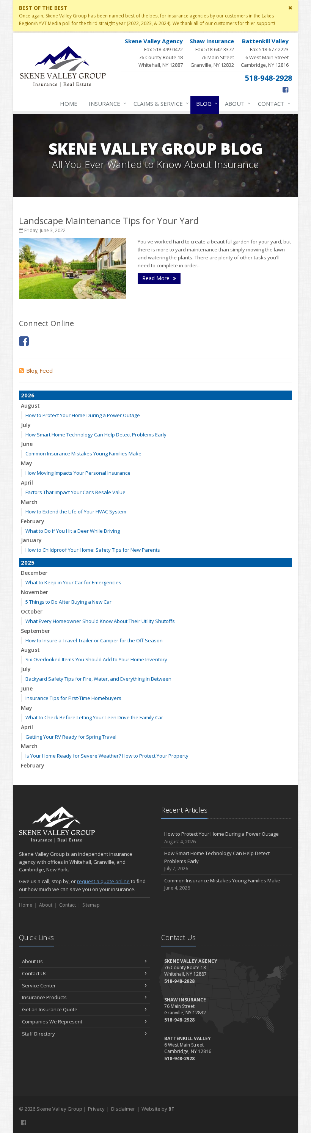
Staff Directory (38, 1033)
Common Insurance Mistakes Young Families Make (83, 453)
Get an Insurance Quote (49, 1009)
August (30, 405)
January (31, 540)
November (34, 592)
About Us (32, 961)
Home (68, 103)
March (29, 501)
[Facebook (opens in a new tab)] (285, 89)
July (26, 424)
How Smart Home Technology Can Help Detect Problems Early (95, 434)
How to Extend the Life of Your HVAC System (75, 511)
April (27, 482)
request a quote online (103, 881)
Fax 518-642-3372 (212, 53)
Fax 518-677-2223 (265, 53)
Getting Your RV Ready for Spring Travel (70, 736)
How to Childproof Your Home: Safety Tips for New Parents (92, 549)
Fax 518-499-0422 (154, 53)
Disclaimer (123, 1108)
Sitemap (91, 905)
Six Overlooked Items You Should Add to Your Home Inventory (96, 659)
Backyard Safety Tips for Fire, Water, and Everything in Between (98, 678)
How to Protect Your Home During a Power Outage (82, 415)
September (35, 630)
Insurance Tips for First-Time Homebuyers (73, 698)
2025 (28, 562)
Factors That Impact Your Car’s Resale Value (75, 492)
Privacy (96, 1108)
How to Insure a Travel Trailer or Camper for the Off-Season (94, 640)
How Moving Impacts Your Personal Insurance (77, 472)
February (32, 521)
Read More (156, 278)
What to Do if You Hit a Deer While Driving (72, 530)
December (34, 572)
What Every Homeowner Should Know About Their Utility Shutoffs (100, 621)
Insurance (106, 103)
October (31, 611)
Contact (272, 103)
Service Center (39, 985)
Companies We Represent (52, 1021)
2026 (28, 395)
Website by (157, 1108)
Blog (205, 103)
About (236, 103)
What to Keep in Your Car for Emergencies (73, 582)
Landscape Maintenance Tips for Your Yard (109, 220)
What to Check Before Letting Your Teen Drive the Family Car (94, 717)
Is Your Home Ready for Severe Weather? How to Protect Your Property (106, 755)
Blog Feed (39, 370)
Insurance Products (44, 997)
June (27, 443)
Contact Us (34, 973)
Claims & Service (159, 103)
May (26, 463)
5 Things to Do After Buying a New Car (68, 601)
